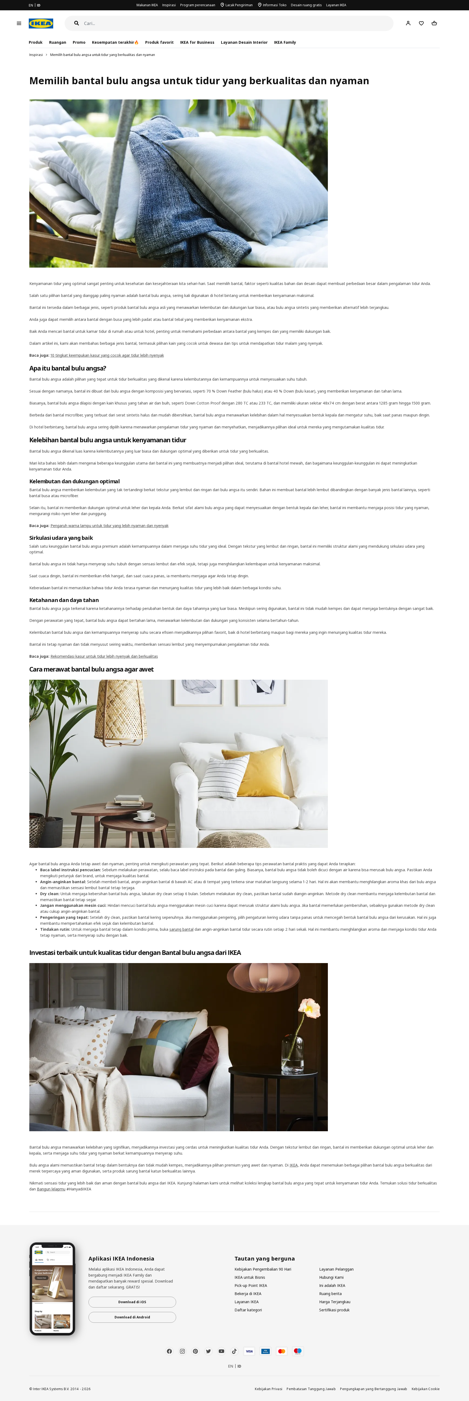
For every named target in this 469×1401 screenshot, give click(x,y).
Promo (79, 42)
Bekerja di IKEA (247, 1293)
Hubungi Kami (331, 1277)
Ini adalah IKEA (332, 1285)
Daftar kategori (248, 1309)
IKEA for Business (197, 42)
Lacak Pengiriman (239, 5)
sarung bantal (181, 929)
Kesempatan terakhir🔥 (115, 42)
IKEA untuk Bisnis (249, 1277)
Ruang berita (330, 1293)
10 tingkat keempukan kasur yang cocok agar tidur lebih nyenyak (107, 355)
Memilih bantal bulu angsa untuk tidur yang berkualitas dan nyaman (102, 54)
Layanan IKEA (336, 5)
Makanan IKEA (147, 5)
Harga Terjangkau (334, 1301)
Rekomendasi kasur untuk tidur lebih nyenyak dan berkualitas (104, 656)
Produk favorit (159, 42)
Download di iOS (132, 1302)
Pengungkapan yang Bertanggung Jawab (373, 1389)
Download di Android (132, 1317)
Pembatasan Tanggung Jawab (311, 1389)
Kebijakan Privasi (268, 1389)
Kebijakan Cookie (426, 1389)
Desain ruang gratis (306, 5)
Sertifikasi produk (334, 1309)
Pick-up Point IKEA (250, 1285)
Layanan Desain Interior (244, 42)
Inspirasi (169, 5)
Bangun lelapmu (51, 1189)
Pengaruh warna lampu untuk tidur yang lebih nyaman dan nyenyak (109, 525)
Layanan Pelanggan (336, 1269)
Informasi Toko (275, 5)
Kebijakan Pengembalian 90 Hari (262, 1269)
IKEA (294, 1165)
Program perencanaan (197, 5)
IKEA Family (285, 42)
